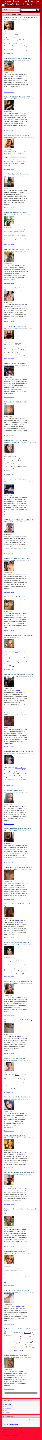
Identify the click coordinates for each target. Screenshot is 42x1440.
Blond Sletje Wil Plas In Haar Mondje (15, 1355)
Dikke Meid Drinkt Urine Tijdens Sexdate (16, 249)
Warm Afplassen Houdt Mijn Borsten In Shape (18, 867)
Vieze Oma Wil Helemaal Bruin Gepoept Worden (19, 519)
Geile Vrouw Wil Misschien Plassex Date (16, 942)
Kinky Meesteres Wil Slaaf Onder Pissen (16, 558)
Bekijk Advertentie (9, 53)
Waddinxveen (9, 1357)
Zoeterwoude (9, 944)
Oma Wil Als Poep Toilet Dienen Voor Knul (17, 1290)
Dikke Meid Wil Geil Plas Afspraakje (15, 363)
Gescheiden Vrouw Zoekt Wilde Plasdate (16, 135)
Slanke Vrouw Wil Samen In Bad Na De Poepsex (19, 1020)
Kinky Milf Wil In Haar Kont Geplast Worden (17, 1329)
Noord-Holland (15, 442)
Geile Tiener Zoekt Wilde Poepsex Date (16, 174)
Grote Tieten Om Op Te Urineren (14, 288)
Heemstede (8, 442)
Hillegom (8, 176)
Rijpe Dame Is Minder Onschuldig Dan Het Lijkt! (19, 674)
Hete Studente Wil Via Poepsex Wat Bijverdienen (19, 1172)
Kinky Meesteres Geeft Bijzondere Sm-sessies (18, 751)
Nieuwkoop (8, 1137)
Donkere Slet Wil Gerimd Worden (14, 790)
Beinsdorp (7, 1412)
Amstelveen (8, 1213)
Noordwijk (8, 251)
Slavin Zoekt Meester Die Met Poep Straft (17, 904)
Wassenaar (8, 983)
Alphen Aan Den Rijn (11, 753)
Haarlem (8, 906)
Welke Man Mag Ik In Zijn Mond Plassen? (17, 1097)
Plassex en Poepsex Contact (13, 14)
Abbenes (7, 1406)
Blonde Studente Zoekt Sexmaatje (14, 1251)
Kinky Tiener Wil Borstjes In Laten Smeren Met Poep (20, 17)
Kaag (6, 1410)
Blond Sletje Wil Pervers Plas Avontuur (16, 212)
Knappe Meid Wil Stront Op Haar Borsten (17, 96)
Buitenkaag (8, 1408)
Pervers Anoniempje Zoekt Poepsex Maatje (17, 828)
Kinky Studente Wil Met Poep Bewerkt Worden (18, 635)
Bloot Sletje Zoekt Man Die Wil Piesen (16, 597)
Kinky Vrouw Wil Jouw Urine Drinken (15, 440)
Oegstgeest (8, 289)
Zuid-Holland (12, 19)
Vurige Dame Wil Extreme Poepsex (15, 326)
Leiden (7, 599)
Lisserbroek (8, 1404)
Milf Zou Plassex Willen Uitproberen (15, 1135)
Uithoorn (8, 1060)
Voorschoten (9, 830)
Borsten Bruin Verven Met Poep (14, 713)
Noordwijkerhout (9, 98)
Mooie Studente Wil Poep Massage (15, 479)
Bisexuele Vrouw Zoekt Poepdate (14, 1058)
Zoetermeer (8, 1292)
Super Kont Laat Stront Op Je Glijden (15, 401)
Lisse (7, 19)
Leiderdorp (8, 365)
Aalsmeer (8, 676)
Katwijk (7, 521)
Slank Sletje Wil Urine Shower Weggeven (17, 58)
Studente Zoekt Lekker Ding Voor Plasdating (18, 981)
